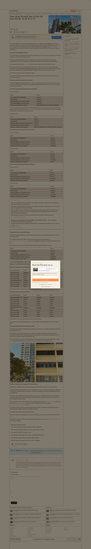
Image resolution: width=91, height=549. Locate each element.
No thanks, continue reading (45, 286)
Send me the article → (45, 280)
